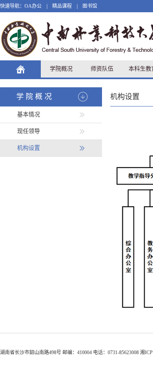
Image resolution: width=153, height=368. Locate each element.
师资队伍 (102, 69)
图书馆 (89, 6)
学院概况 (61, 69)
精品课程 (62, 6)
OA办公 (33, 6)
